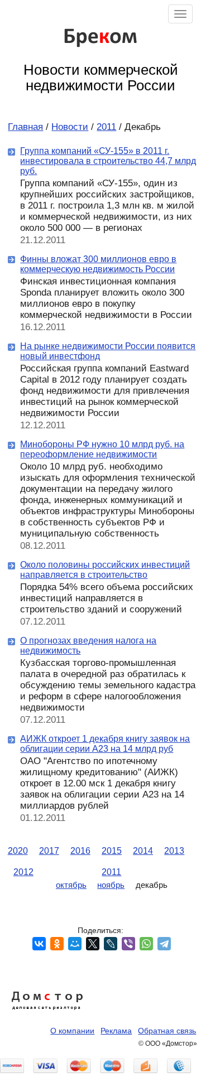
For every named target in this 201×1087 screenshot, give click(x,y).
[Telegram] (164, 943)
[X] (92, 943)
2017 (49, 851)
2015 (112, 851)
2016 (80, 851)
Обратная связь (167, 1030)
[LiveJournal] (110, 943)
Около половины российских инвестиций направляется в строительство (105, 569)
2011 (106, 127)
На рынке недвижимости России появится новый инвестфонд (107, 351)
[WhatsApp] (146, 943)
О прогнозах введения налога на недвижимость (88, 645)
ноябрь (111, 885)
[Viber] (128, 943)
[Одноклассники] (57, 943)
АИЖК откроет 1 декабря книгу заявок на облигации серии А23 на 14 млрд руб (105, 743)
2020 (18, 851)
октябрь (71, 885)
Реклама (116, 1030)
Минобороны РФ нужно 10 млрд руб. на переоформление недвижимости (102, 449)
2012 (23, 872)
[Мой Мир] (75, 943)
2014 (143, 851)
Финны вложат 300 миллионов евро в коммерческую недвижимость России (98, 264)
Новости (69, 127)
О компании (72, 1030)
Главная (25, 127)
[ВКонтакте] (39, 943)
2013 (174, 851)
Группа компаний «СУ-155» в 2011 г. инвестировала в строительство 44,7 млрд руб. (108, 161)
